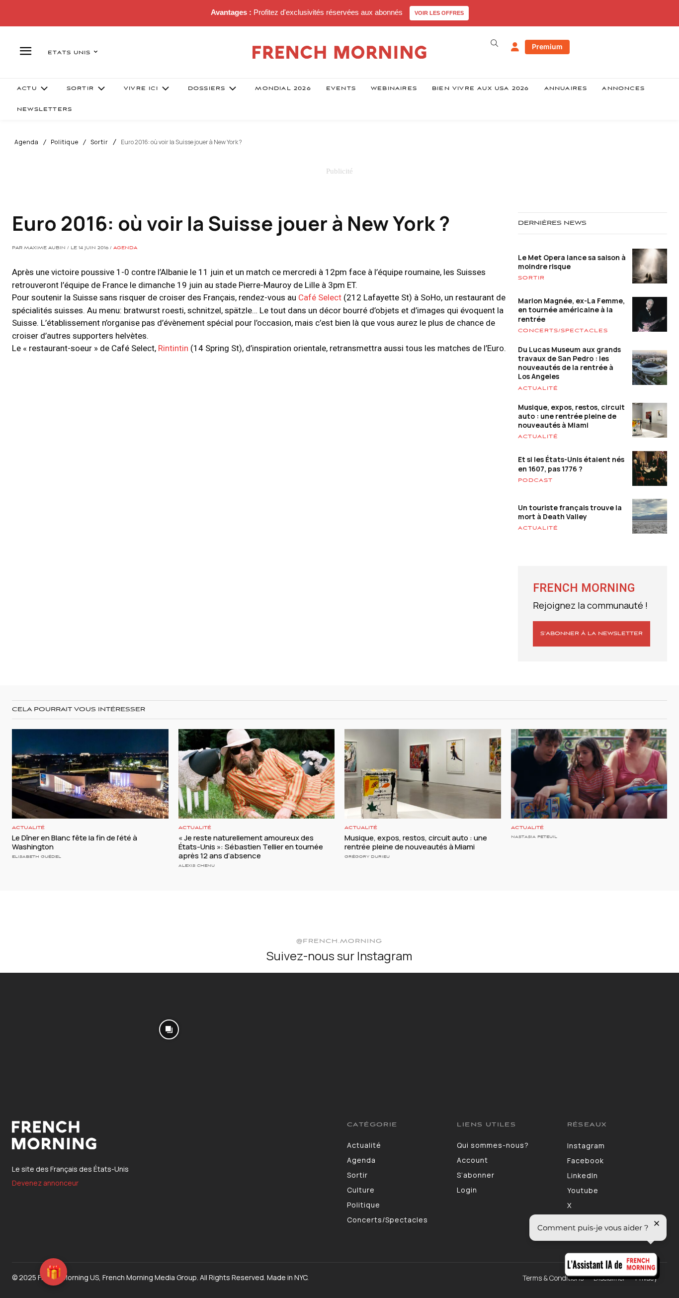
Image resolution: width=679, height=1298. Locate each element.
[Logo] (172, 1135)
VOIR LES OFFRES (439, 13)
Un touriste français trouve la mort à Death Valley (570, 512)
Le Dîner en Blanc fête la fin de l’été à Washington (74, 842)
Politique (65, 142)
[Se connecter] (515, 47)
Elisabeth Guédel (36, 856)
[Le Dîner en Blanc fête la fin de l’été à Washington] (90, 773)
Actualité (538, 388)
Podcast (535, 480)
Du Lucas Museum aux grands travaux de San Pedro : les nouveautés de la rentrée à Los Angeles (569, 363)
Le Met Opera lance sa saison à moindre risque (572, 262)
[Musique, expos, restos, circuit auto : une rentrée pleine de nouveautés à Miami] (422, 773)
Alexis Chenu (196, 865)
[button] (494, 43)
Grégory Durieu (367, 856)
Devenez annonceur (45, 1183)
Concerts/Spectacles (563, 331)
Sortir (99, 142)
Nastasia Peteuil (534, 836)
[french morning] (339, 52)
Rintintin (173, 348)
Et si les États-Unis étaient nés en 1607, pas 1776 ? (571, 464)
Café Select (319, 297)
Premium (547, 46)
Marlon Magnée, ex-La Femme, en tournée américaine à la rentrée (571, 309)
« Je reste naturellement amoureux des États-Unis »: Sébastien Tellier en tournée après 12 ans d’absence (250, 847)
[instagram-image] (55, 1028)
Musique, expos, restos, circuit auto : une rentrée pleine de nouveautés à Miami (571, 416)
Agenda (26, 142)
